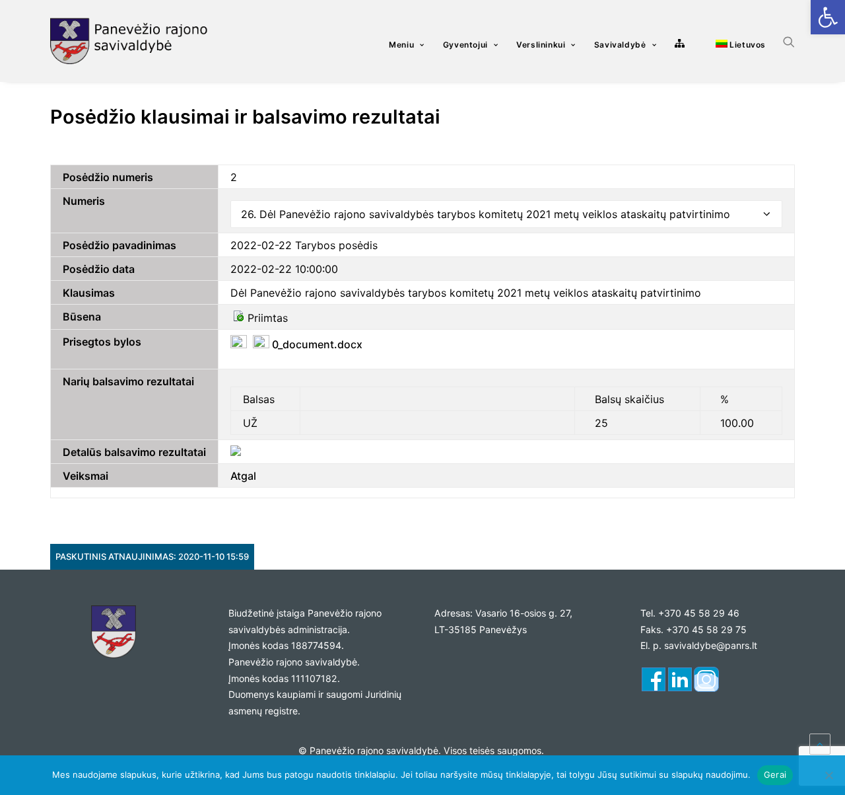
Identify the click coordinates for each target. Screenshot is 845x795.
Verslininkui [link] (540, 45)
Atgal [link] (243, 475)
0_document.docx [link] (315, 344)
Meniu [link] (401, 45)
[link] (828, 17)
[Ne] (828, 775)
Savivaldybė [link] (620, 45)
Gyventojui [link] (465, 45)
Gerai (775, 774)
